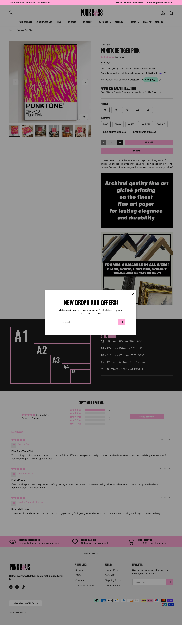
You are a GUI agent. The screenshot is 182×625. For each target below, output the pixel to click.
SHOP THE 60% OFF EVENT (129, 2)
